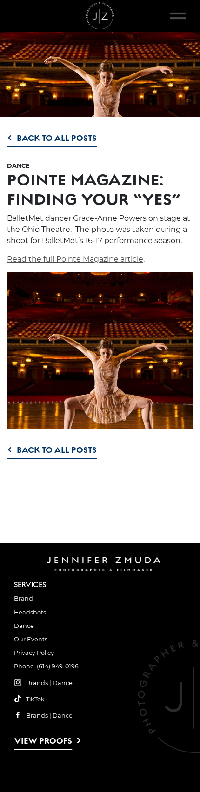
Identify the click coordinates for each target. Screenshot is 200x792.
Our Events (30, 639)
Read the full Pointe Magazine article (75, 259)
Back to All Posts (57, 138)
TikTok (35, 699)
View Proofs (43, 741)
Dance (24, 625)
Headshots (30, 612)
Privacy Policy (34, 652)
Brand (23, 598)
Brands (37, 683)
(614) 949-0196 (58, 666)
